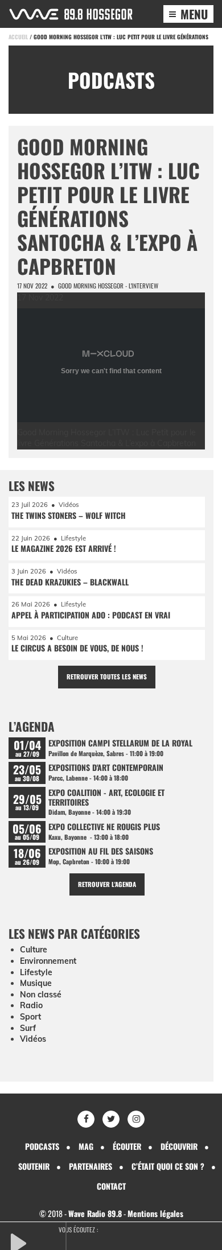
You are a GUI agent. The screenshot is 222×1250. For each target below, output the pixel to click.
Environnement (48, 961)
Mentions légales (155, 1213)
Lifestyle (36, 972)
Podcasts (42, 1146)
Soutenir (34, 1166)
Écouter (127, 1146)
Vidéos (33, 1039)
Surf (28, 1028)
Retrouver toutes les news (107, 676)
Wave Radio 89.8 (95, 1213)
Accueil (18, 36)
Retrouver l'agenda (107, 884)
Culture (33, 949)
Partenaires (90, 1166)
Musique (36, 983)
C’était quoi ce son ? (167, 1166)
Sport (30, 1017)
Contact (111, 1186)
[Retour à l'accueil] (71, 14)
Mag (86, 1146)
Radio (31, 1005)
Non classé (40, 994)
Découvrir (179, 1146)
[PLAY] (37, 1242)
